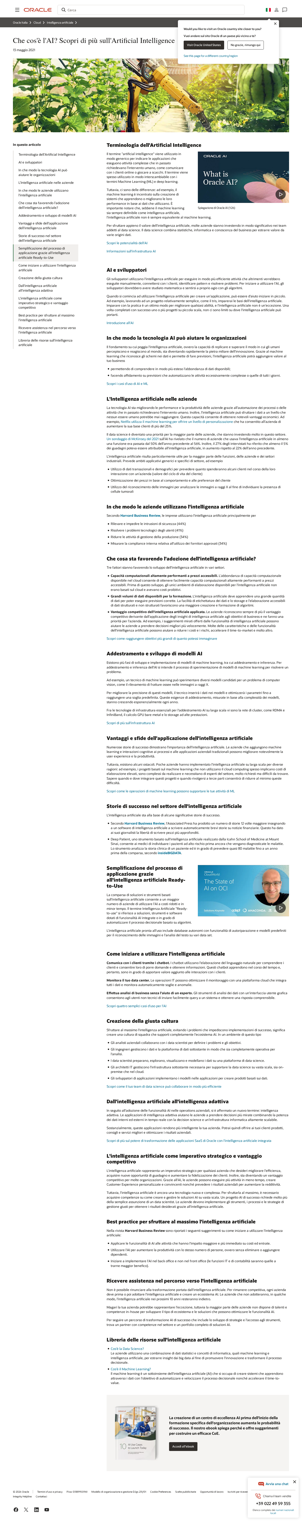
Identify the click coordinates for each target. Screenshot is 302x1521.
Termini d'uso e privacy (49, 1491)
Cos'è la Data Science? (127, 1348)
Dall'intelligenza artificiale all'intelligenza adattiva (37, 287)
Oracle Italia (20, 22)
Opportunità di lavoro (212, 1491)
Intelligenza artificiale (60, 22)
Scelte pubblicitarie (185, 1491)
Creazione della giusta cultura (40, 278)
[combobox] (151, 10)
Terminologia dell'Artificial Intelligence (46, 154)
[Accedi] (276, 9)
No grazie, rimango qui (246, 45)
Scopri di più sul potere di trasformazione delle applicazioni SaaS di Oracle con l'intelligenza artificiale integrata (189, 1140)
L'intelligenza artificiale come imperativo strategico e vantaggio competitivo (43, 302)
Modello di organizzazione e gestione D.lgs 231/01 (118, 1491)
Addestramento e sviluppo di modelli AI (47, 215)
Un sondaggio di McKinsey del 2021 (133, 439)
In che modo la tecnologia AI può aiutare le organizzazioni (42, 172)
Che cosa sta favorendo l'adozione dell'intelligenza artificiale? (43, 205)
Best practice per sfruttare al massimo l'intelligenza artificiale (46, 317)
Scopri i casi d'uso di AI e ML (127, 383)
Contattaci (41, 1496)
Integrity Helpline (22, 1496)
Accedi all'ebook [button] (183, 1446)
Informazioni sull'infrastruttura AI (131, 251)
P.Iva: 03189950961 (77, 1491)
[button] (17, 9)
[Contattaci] (284, 9)
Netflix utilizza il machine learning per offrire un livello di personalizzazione (177, 421)
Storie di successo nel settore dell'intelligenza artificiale (39, 238)
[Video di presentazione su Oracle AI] (243, 177)
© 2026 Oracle (21, 1491)
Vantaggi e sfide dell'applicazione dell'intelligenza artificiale (43, 225)
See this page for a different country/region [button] (211, 56)
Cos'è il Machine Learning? (131, 1369)
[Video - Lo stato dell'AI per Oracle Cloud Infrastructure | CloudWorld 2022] (243, 890)
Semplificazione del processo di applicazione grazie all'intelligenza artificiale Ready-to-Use (44, 253)
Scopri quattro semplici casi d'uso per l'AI (136, 1006)
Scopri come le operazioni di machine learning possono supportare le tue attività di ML (171, 791)
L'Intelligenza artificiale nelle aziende (46, 182)
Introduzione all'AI (120, 323)
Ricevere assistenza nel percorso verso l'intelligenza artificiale (47, 330)
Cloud (37, 22)
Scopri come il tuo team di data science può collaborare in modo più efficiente (164, 1086)
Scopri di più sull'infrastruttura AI (131, 723)
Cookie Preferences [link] (160, 1491)
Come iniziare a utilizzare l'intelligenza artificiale (47, 267)
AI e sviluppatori (30, 162)
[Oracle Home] (38, 10)
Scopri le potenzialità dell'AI (127, 243)
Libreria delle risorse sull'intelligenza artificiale (45, 342)
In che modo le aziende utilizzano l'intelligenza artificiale (43, 192)
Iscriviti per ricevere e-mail (242, 1491)
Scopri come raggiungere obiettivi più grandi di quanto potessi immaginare (162, 638)
